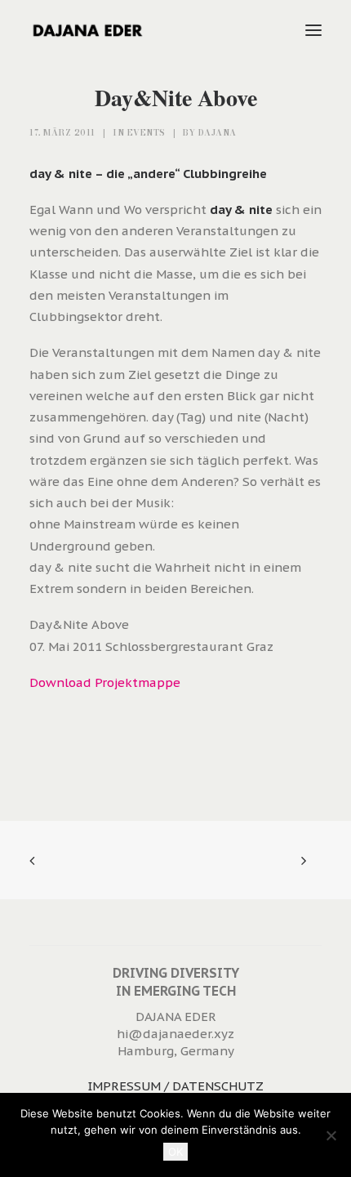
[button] (313, 30)
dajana (217, 133)
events (146, 133)
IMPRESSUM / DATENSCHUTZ (175, 1086)
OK (175, 1151)
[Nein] (330, 1135)
